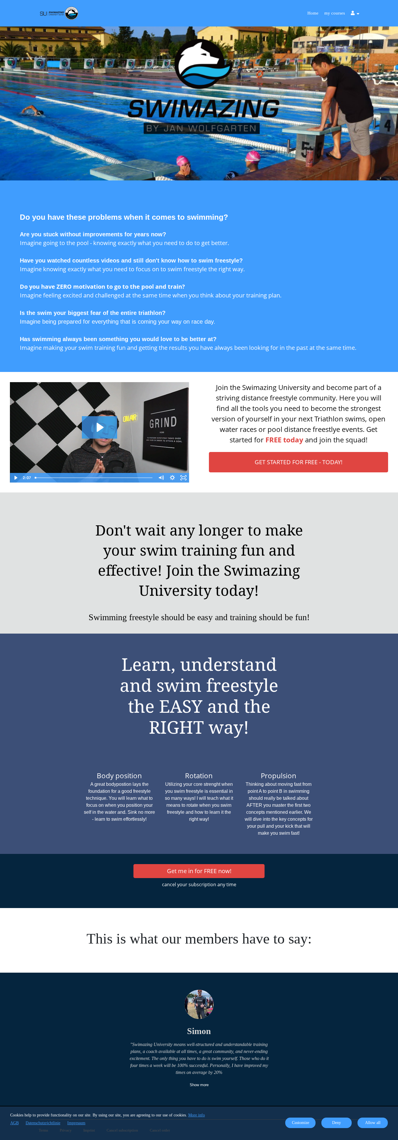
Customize (300, 1123)
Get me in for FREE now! (199, 871)
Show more (199, 1085)
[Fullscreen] (183, 478)
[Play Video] (15, 478)
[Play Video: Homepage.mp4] (99, 427)
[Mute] (161, 478)
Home (312, 13)
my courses (334, 13)
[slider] (94, 478)
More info (196, 1115)
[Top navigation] (355, 14)
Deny (336, 1123)
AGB (14, 1123)
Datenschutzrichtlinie (43, 1123)
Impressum (76, 1123)
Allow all (373, 1123)
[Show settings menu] (172, 478)
